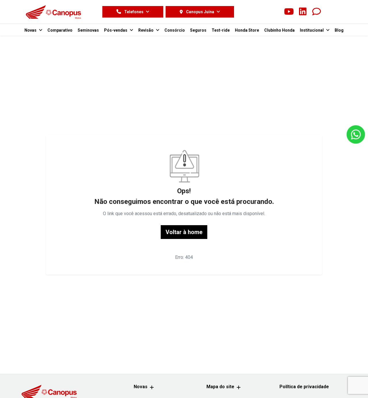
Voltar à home (184, 232)
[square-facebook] (261, 12)
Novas (140, 386)
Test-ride (221, 30)
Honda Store (247, 30)
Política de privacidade (304, 386)
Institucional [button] (312, 30)
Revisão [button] (146, 30)
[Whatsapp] (316, 12)
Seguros (198, 30)
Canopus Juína (200, 11)
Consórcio (174, 30)
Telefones (133, 11)
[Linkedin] (303, 12)
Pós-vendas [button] (116, 30)
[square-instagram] (275, 12)
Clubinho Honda (279, 30)
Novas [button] (30, 30)
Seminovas (88, 30)
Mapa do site (220, 386)
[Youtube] (289, 12)
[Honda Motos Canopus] (53, 11)
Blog (339, 30)
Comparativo (59, 30)
